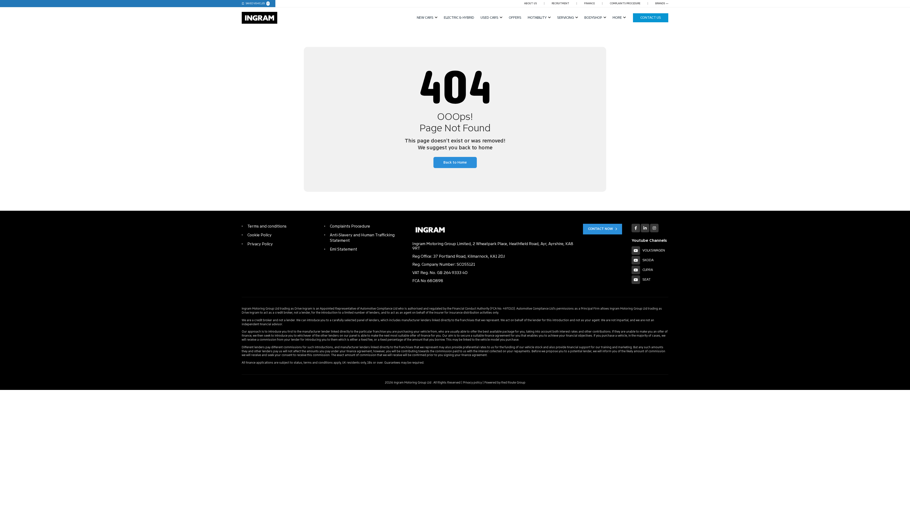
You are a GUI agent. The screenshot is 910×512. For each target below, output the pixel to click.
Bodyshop (593, 18)
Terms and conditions (267, 226)
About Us (530, 3)
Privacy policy (472, 382)
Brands (660, 3)
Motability (537, 18)
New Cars (425, 18)
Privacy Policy (260, 244)
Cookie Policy (259, 235)
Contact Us (650, 18)
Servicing (565, 18)
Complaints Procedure (625, 3)
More (617, 18)
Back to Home (455, 162)
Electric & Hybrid (459, 18)
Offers (515, 18)
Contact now (600, 229)
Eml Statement (343, 249)
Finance (589, 3)
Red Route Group (513, 382)
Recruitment (560, 3)
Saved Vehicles (257, 3)
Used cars (489, 18)
